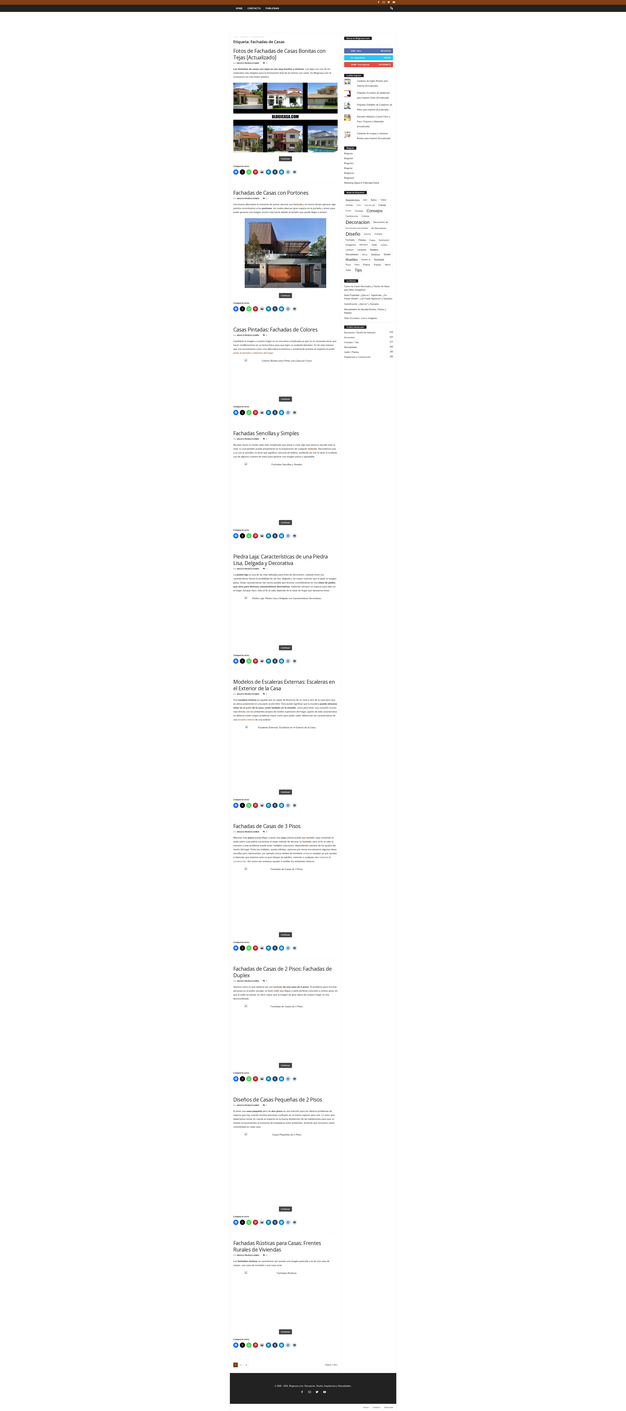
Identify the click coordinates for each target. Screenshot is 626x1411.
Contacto (254, 8)
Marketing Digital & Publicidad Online (361, 183)
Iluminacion (384, 240)
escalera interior (246, 719)
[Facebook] (379, 2)
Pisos (348, 265)
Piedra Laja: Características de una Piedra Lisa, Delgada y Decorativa (280, 559)
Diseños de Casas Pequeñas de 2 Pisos (277, 1099)
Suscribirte (385, 64)
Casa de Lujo (369, 205)
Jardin (374, 245)
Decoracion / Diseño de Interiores (360, 332)
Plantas (366, 265)
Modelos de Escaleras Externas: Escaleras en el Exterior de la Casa (284, 685)
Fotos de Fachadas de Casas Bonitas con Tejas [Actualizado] (279, 54)
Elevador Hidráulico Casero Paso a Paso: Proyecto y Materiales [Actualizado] (373, 121)
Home (239, 8)
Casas (382, 205)
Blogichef (348, 158)
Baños (374, 200)
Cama (383, 200)
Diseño (353, 234)
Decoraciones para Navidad (357, 228)
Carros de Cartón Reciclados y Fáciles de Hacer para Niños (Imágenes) (367, 288)
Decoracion (358, 222)
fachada (298, 204)
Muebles (352, 259)
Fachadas (350, 240)
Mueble (387, 254)
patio (249, 707)
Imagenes (351, 244)
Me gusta (386, 51)
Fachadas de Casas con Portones (270, 192)
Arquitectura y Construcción (357, 357)
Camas (349, 205)
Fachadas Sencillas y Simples (266, 433)
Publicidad (272, 8)
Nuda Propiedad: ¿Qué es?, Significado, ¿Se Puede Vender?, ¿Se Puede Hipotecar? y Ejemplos (368, 297)
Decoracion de (380, 222)
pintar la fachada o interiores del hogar (253, 353)
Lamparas (361, 250)
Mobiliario (375, 254)
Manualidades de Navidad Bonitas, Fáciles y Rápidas (365, 311)
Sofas (348, 270)
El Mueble (378, 234)
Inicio (235, 37)
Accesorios (349, 337)
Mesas (365, 255)
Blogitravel (349, 178)
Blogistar (348, 168)
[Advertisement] (313, 22)
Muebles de (366, 260)
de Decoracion (378, 228)
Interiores (363, 245)
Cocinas (359, 211)
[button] (391, 8)
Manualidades (352, 254)
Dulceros (367, 234)
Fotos (372, 240)
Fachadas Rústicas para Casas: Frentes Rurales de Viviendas (277, 1246)
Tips (358, 270)
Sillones (388, 265)
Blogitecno (349, 173)
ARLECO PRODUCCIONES (248, 63)
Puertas (377, 265)
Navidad (379, 259)
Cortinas (365, 216)
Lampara (350, 250)
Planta (357, 265)
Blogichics (349, 163)
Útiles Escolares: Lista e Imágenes (360, 318)
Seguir (387, 57)
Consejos (375, 211)
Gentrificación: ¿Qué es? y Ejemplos (361, 304)
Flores (362, 240)
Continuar (285, 158)
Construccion (352, 216)
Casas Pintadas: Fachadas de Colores (275, 329)
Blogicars (348, 153)
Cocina (348, 211)
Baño (365, 200)
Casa (359, 205)
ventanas (307, 853)
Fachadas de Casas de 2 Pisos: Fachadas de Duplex (282, 972)
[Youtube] (394, 2)
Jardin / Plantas (351, 352)
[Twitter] (389, 2)
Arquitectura (353, 200)
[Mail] (384, 2)
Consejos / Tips (351, 342)
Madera (374, 249)
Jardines (384, 245)
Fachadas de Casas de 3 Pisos (267, 826)
